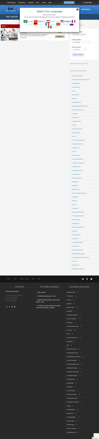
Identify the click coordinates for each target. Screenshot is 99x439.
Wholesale (75, 265)
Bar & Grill (74, 94)
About (37, 2)
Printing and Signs (77, 216)
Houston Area (23, 33)
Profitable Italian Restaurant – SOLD (47, 296)
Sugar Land (70, 413)
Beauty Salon (75, 102)
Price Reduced (71, 379)
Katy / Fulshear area (72, 337)
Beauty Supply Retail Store (79, 106)
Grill (73, 151)
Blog (38, 279)
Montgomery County (72, 353)
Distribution (75, 132)
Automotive (75, 87)
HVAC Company (42, 292)
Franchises (75, 148)
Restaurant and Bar (77, 227)
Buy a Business (22, 2)
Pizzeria (74, 208)
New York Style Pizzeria (78, 193)
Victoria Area (70, 421)
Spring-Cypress (71, 409)
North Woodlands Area (73, 364)
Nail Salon (75, 189)
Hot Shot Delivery (76, 159)
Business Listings (24, 279)
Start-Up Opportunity (77, 253)
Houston (69, 330)
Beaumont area (71, 292)
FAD (73, 136)
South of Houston (72, 394)
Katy (68, 334)
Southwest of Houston (73, 402)
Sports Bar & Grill (76, 250)
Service (74, 238)
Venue (74, 261)
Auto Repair (75, 83)
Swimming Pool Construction (79, 257)
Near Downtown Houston (73, 356)
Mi (68, 345)
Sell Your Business (11, 2)
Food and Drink (76, 144)
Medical (74, 185)
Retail (73, 231)
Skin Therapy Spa (76, 242)
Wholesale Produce (77, 269)
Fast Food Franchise (77, 140)
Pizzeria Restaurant (77, 212)
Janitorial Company (77, 163)
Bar (73, 91)
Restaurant (75, 223)
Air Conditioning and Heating (79, 79)
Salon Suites (75, 235)
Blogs (50, 2)
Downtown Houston (72, 315)
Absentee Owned (76, 76)
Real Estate (75, 219)
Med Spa (74, 182)
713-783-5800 (87, 2)
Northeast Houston (72, 368)
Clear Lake (70, 296)
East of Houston (71, 318)
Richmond (70, 387)
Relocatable (70, 383)
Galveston (70, 322)
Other (73, 200)
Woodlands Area (71, 432)
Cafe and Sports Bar (77, 110)
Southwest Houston (72, 398)
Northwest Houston (72, 375)
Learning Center (76, 170)
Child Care (75, 117)
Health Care (75, 155)
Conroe (69, 300)
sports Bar (75, 246)
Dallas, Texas (70, 307)
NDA (33, 279)
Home (8, 279)
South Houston (71, 390)
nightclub (74, 197)
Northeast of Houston (73, 371)
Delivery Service (76, 129)
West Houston (71, 424)
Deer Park (69, 311)
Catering (74, 113)
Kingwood (69, 341)
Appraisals (30, 2)
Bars (73, 98)
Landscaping (75, 166)
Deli (73, 125)
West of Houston (71, 428)
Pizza (73, 204)
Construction (75, 121)
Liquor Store (75, 174)
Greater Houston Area (73, 326)
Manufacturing (76, 178)
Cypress (69, 303)
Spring (69, 406)
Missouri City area (72, 349)
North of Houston (71, 360)
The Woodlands (71, 417)
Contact (44, 2)
